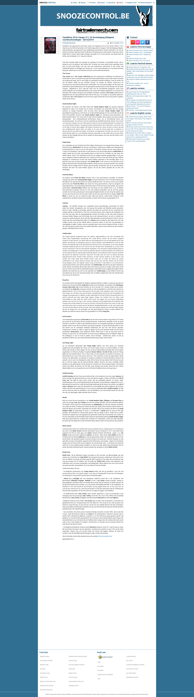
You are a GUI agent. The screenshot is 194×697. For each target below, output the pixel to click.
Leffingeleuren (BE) (46, 689)
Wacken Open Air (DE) (46, 685)
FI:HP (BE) (42, 669)
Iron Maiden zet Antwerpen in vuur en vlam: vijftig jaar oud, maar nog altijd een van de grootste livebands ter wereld (139, 102)
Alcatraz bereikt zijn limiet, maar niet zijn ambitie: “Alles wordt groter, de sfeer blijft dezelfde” (140, 71)
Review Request (146, 2)
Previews (92, 2)
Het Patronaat (131, 673)
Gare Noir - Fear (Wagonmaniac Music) (140, 110)
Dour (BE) (72, 669)
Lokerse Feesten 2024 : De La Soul (139, 60)
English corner (131, 2)
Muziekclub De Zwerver (105, 674)
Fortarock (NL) (45, 673)
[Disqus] (92, 567)
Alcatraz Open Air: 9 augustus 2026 (139, 67)
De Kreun (100, 670)
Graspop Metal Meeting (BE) (78, 656)
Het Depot (129, 660)
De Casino (101, 666)
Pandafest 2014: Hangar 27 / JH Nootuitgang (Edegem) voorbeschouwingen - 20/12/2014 (88, 38)
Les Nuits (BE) (73, 660)
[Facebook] (147, 42)
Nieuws (83, 2)
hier (79, 56)
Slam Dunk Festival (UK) (76, 681)
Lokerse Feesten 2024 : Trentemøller (140, 52)
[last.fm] (133, 42)
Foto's (120, 2)
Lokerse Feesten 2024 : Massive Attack (140, 50)
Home (74, 2)
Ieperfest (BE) (44, 664)
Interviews (111, 2)
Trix (99, 678)
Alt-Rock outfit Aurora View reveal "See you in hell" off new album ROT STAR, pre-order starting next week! (140, 129)
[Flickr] (137, 42)
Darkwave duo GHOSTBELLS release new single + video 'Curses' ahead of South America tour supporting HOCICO (140, 135)
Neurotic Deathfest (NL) (48, 681)
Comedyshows (131, 656)
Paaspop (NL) (73, 673)
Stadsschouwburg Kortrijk (135, 664)
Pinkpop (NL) (44, 677)
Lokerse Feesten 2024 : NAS (137, 58)
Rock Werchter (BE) (46, 660)
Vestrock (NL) (73, 677)
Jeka (99, 662)
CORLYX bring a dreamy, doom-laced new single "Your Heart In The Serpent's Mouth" (139, 119)
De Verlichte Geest (132, 669)
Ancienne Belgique (132, 677)
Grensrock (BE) (73, 685)
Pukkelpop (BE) (44, 656)
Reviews (102, 2)
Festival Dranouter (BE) (76, 664)
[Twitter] (142, 42)
